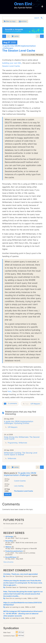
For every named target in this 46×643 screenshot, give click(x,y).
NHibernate (23, 443)
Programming (13, 443)
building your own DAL (11, 63)
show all (7, 494)
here (9, 391)
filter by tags (10, 21)
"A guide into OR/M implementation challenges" (20, 474)
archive (23, 21)
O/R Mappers (35, 404)
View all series (8, 562)
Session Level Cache (11, 66)
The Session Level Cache (23, 491)
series (16, 36)
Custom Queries (20, 481)
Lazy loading (18, 486)
